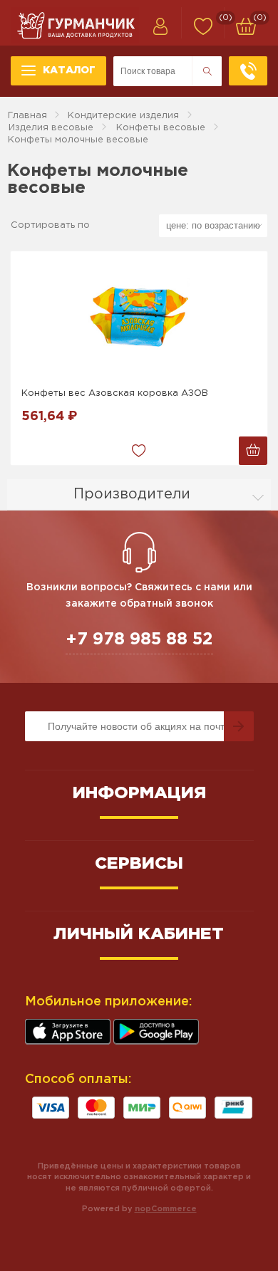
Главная (27, 116)
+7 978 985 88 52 (139, 639)
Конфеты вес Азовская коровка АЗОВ (114, 393)
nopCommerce (166, 1209)
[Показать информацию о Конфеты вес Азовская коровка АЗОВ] (139, 315)
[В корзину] (253, 450)
